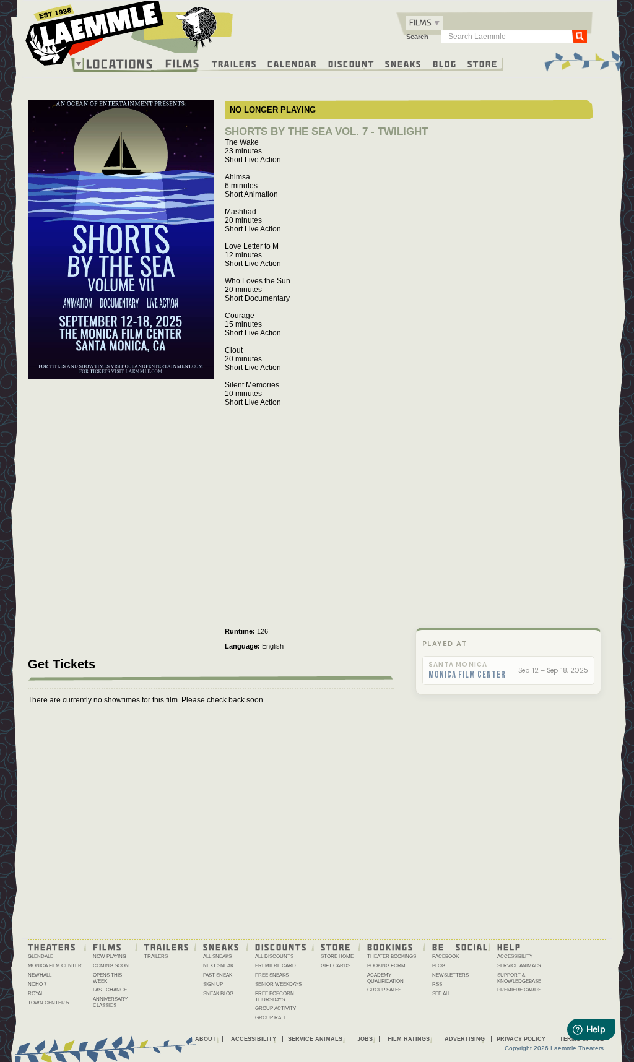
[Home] (129, 36)
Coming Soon (111, 966)
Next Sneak (218, 966)
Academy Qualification (385, 978)
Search (417, 36)
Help (509, 946)
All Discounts (274, 956)
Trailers (234, 63)
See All (441, 993)
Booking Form (386, 966)
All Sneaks (217, 956)
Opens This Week (107, 978)
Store (482, 63)
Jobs (365, 1039)
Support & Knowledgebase (519, 978)
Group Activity (275, 1008)
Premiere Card (275, 966)
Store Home (337, 956)
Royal (35, 993)
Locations (120, 64)
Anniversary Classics (110, 1002)
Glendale (40, 956)
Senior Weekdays (278, 984)
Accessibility (514, 956)
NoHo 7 (37, 984)
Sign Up (213, 984)
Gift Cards (335, 966)
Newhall (39, 975)
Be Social (460, 946)
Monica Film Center (467, 675)
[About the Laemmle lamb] (197, 26)
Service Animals (519, 966)
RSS (437, 984)
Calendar (292, 63)
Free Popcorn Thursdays (274, 997)
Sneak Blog (218, 993)
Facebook (445, 956)
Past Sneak (217, 975)
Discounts (281, 946)
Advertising (465, 1039)
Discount (351, 63)
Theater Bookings (391, 956)
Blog (445, 63)
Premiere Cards (519, 990)
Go (579, 36)
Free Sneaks (272, 975)
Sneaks (403, 63)
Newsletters (450, 975)
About (205, 1039)
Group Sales (384, 990)
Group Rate (271, 1018)
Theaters (52, 946)
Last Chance (110, 990)
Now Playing (109, 956)
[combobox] (424, 23)
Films (182, 62)
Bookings (390, 946)
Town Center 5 (48, 1003)
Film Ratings (409, 1039)
